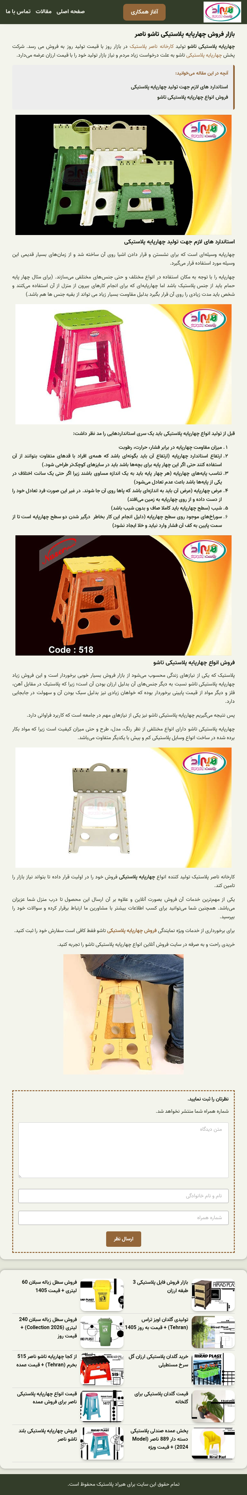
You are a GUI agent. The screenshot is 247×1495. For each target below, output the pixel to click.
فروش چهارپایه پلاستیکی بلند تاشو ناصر (48, 1435)
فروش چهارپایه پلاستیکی (132, 931)
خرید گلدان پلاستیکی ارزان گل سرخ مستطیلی (158, 1361)
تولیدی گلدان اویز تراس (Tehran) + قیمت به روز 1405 (156, 1324)
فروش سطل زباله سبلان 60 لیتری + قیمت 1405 (49, 1287)
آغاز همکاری (144, 12)
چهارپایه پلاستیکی (204, 55)
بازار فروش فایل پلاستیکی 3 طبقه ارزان (160, 1287)
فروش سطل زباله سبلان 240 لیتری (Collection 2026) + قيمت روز (48, 1328)
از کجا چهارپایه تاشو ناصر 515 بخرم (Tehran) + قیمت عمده (46, 1361)
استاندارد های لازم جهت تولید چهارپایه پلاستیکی (179, 87)
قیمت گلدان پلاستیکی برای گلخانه (161, 1398)
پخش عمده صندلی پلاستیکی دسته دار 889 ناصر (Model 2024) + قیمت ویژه (159, 1439)
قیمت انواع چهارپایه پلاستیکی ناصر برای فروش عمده (47, 1398)
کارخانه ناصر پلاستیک (151, 46)
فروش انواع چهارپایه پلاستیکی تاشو (192, 97)
